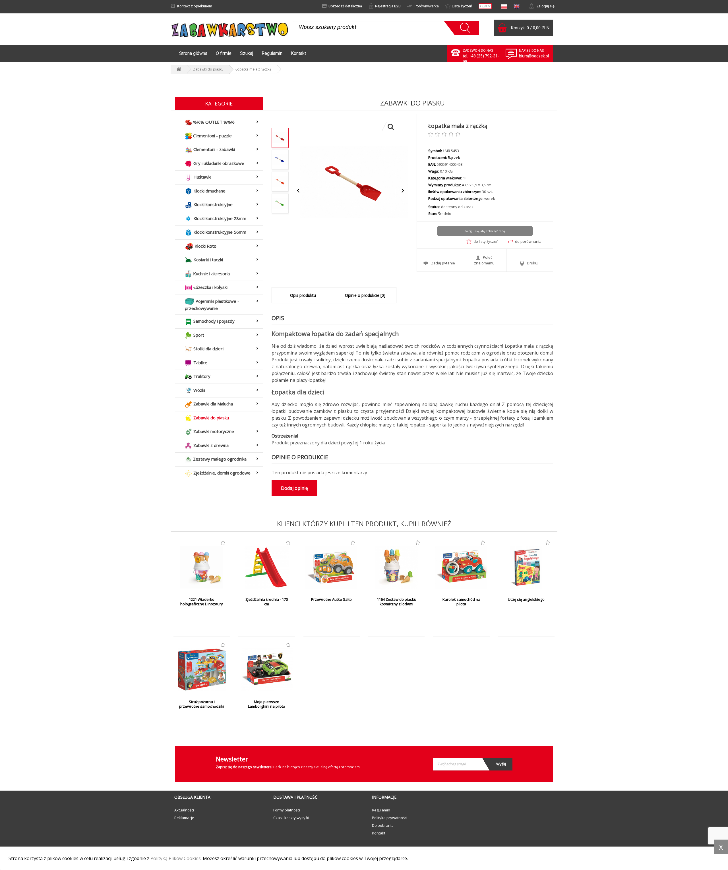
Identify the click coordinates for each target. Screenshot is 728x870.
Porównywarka (426, 6)
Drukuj (532, 263)
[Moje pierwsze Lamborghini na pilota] (266, 669)
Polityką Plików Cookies (175, 858)
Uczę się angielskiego (526, 599)
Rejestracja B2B (388, 6)
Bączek (454, 157)
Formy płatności (286, 810)
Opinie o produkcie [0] (365, 295)
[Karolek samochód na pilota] (461, 567)
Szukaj (246, 53)
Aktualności (184, 810)
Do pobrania (383, 825)
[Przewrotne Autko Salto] (331, 567)
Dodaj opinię (294, 488)
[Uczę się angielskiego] (526, 567)
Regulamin (272, 53)
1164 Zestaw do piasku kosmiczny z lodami (396, 601)
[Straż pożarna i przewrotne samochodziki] (201, 669)
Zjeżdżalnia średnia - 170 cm (266, 601)
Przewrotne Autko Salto (331, 599)
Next (402, 190)
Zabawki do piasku (208, 69)
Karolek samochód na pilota (461, 601)
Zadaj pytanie (443, 263)
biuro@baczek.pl (534, 56)
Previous (298, 190)
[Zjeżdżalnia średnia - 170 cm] (266, 567)
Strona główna (193, 53)
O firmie (223, 53)
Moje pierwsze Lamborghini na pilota (266, 704)
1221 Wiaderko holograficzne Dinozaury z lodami (201, 604)
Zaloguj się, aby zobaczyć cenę (484, 231)
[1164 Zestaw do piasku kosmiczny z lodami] (396, 567)
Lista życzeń (462, 6)
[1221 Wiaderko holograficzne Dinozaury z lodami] (201, 567)
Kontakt (298, 53)
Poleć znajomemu (484, 260)
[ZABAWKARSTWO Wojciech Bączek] (179, 69)
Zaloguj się (545, 6)
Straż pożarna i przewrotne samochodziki (201, 704)
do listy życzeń (486, 241)
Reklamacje (184, 817)
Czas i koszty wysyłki (291, 817)
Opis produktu (303, 295)
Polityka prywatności (389, 817)
